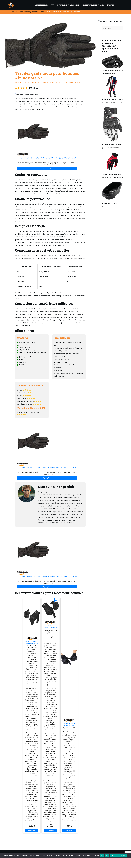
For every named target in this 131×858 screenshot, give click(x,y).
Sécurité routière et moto (93, 5)
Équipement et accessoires (68, 5)
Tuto (53, 5)
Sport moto (111, 5)
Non (107, 855)
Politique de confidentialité (118, 855)
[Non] (129, 855)
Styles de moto (41, 5)
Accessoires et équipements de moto (27, 82)
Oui (102, 855)
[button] (123, 5)
